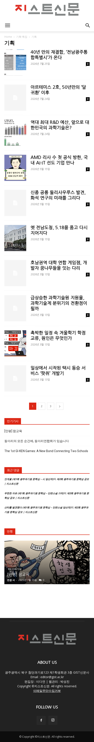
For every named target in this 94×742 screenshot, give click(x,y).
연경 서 (11, 580)
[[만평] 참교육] (47, 562)
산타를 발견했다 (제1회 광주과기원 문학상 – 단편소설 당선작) (37, 507)
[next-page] (59, 406)
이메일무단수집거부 (47, 691)
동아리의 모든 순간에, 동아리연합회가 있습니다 (36, 441)
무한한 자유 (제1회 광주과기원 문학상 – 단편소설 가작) (34, 493)
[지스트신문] (47, 10)
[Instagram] (53, 720)
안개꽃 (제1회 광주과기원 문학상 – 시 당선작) (29, 479)
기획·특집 (21, 37)
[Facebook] (41, 720)
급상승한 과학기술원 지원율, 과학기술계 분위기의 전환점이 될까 (59, 303)
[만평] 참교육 (13, 431)
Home (8, 37)
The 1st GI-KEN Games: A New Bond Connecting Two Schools (46, 451)
